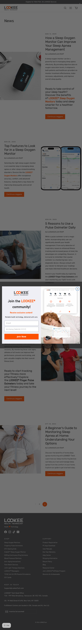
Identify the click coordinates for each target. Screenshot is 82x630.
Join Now (21, 336)
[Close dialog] (77, 289)
